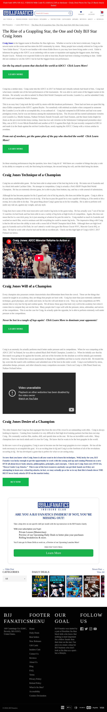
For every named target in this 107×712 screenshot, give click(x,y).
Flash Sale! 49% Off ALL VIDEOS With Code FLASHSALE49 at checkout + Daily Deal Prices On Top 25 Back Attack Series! (53, 4)
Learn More (53, 553)
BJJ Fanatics (8, 25)
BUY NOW (16, 482)
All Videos (7, 19)
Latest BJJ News (22, 25)
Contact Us (34, 654)
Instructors (56, 19)
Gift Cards (33, 645)
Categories (66, 19)
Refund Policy (35, 683)
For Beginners (21, 19)
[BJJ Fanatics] (18, 13)
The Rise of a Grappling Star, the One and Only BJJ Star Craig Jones (60, 25)
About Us (33, 662)
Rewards (43, 19)
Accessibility (34, 691)
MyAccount (91, 13)
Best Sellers (34, 637)
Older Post (9, 569)
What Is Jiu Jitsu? (36, 687)
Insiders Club (34, 649)
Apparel (75, 19)
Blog (31, 666)
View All (100, 572)
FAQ (31, 670)
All (6, 579)
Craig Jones (8, 43)
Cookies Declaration (37, 696)
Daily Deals (33, 19)
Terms (31, 675)
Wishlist (81, 14)
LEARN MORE (15, 74)
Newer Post (97, 569)
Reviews (83, 19)
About (90, 19)
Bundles (100, 19)
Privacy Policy (35, 679)
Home (31, 629)
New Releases (35, 641)
